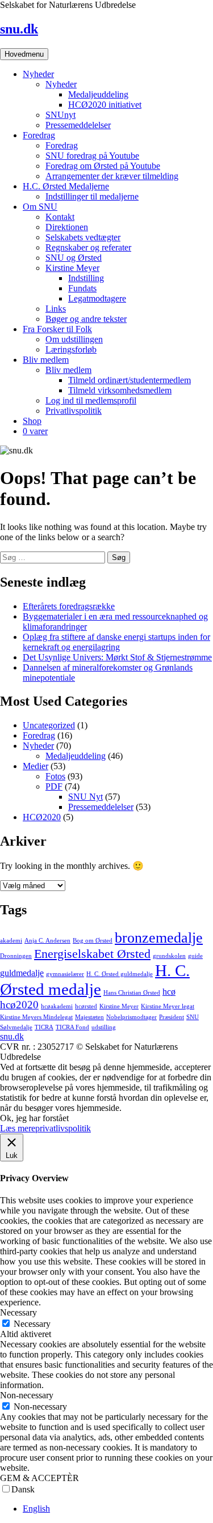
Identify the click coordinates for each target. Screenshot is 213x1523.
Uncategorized (49, 725)
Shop (32, 421)
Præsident (171, 1017)
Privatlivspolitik (73, 410)
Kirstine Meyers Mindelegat (36, 1017)
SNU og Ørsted (73, 257)
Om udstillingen (74, 339)
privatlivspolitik (63, 1128)
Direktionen (66, 227)
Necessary (32, 1324)
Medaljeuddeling (98, 94)
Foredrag (39, 135)
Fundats (82, 288)
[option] (118, 1509)
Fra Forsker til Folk (57, 329)
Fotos (55, 776)
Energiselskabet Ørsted (92, 954)
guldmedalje (22, 973)
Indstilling (86, 278)
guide (195, 956)
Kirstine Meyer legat (167, 1006)
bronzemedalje (159, 937)
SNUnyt (60, 115)
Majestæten (89, 1017)
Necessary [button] (18, 1312)
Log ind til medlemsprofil (90, 400)
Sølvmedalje (16, 1027)
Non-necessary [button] (26, 1395)
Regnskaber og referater (88, 247)
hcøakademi (57, 1006)
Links (55, 308)
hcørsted (86, 1006)
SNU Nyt (85, 796)
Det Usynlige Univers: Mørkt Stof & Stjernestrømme (117, 657)
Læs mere (17, 1128)
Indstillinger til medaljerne (92, 196)
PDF (53, 786)
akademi (11, 940)
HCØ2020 (42, 817)
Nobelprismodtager (131, 1017)
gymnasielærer (65, 974)
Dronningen (16, 956)
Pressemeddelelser (78, 125)
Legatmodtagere (97, 298)
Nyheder (38, 74)
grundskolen (169, 956)
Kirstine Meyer (72, 268)
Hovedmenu (24, 54)
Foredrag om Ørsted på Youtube (102, 166)
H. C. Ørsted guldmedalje (119, 974)
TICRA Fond (72, 1027)
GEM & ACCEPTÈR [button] (39, 1478)
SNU (192, 1017)
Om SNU (40, 206)
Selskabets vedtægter (82, 237)
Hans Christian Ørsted (131, 993)
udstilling (103, 1027)
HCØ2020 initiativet (104, 104)
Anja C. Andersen (47, 940)
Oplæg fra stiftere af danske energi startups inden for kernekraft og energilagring (116, 642)
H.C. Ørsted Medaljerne (66, 186)
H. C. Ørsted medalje (95, 979)
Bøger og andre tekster (86, 319)
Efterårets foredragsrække (69, 606)
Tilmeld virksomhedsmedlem (120, 390)
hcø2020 (19, 1005)
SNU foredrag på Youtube (92, 155)
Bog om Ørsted (92, 940)
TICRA (44, 1027)
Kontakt (59, 217)
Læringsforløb (71, 349)
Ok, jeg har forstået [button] (34, 1118)
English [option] (36, 1508)
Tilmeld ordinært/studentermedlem (129, 380)
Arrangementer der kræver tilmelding (111, 176)
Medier (35, 766)
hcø (169, 991)
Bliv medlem (46, 359)
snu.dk (19, 29)
